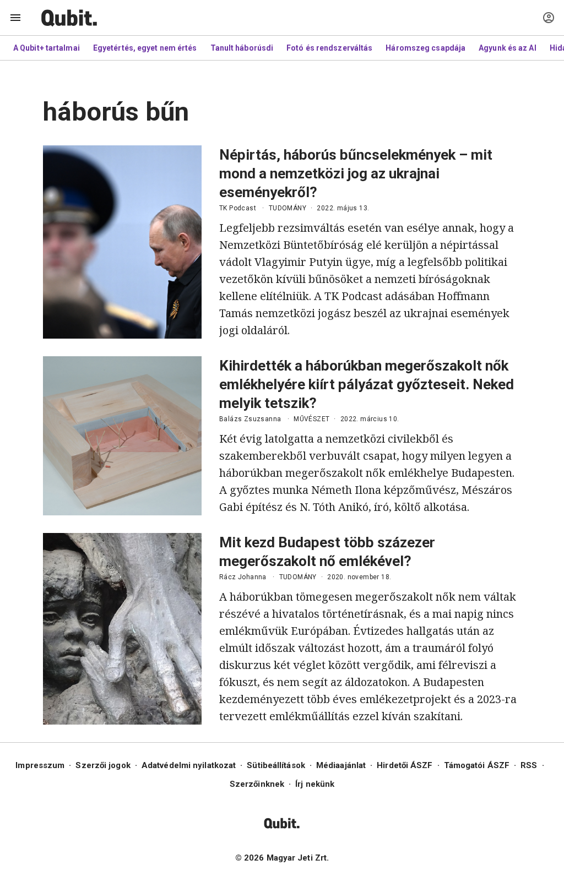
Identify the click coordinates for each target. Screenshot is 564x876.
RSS (528, 765)
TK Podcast (237, 208)
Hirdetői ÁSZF (404, 765)
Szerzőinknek (257, 784)
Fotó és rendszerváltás (329, 47)
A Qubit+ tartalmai (46, 47)
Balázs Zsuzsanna (250, 419)
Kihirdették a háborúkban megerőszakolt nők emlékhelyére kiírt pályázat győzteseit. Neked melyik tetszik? (366, 384)
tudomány (287, 208)
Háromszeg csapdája (425, 47)
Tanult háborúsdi (242, 47)
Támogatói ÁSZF (476, 765)
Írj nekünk (314, 784)
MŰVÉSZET (311, 419)
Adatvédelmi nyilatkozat (189, 765)
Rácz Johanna (243, 577)
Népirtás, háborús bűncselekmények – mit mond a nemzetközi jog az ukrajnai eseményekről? (355, 173)
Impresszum (39, 765)
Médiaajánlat (341, 765)
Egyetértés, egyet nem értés (145, 47)
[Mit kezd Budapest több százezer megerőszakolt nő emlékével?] (122, 629)
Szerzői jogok (102, 765)
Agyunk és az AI (507, 47)
